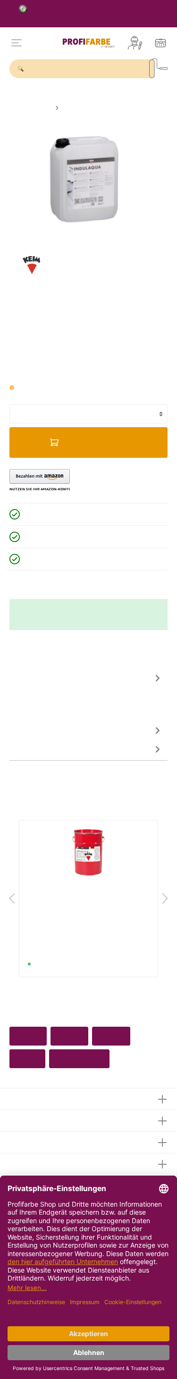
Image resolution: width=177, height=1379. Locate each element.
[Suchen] (158, 68)
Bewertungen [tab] (30, 730)
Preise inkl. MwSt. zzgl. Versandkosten (58, 370)
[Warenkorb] (160, 43)
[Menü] (16, 43)
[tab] (86, 694)
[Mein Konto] (135, 43)
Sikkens (69, 1036)
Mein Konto (30, 1141)
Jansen (27, 1059)
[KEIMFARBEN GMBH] (31, 264)
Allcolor (28, 1036)
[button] (39, 480)
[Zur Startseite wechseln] (88, 43)
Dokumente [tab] (27, 749)
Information (30, 1163)
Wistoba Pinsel (79, 1059)
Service (22, 1119)
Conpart (111, 1036)
